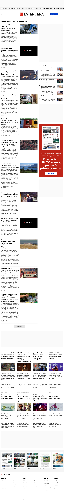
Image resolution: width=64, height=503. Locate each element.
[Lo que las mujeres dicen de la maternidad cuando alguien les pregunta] (56, 407)
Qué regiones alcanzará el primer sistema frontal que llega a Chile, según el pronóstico (39, 356)
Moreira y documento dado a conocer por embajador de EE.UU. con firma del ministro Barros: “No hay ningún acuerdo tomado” (48, 75)
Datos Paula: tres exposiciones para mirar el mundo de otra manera (56, 415)
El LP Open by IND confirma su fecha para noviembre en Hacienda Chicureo (55, 355)
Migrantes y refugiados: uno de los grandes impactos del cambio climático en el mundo (10, 220)
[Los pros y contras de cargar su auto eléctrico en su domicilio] (29, 99)
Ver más (19, 326)
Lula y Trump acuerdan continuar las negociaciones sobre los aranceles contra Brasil (39, 425)
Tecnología (21, 8)
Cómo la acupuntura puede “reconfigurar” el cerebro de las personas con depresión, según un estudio (48, 93)
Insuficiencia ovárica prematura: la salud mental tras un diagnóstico (55, 424)
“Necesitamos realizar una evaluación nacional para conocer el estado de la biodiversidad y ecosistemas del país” (9, 243)
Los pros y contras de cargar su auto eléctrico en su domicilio (9, 96)
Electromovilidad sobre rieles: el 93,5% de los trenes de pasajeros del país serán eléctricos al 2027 (10, 27)
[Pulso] (19, 467)
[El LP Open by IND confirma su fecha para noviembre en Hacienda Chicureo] (56, 367)
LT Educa (62, 8)
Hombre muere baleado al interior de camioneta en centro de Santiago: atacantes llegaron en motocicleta (8, 356)
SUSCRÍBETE (51, 173)
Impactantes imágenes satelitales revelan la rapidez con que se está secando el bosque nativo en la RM (9, 143)
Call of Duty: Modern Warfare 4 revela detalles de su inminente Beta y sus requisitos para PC (8, 416)
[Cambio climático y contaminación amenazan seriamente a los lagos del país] (29, 168)
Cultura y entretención (23, 392)
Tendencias (35, 351)
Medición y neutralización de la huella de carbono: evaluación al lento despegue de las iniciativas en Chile (9, 49)
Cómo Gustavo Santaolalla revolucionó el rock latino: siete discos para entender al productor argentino (23, 416)
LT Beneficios (49, 8)
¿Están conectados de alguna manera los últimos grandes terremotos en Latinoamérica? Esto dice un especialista (40, 376)
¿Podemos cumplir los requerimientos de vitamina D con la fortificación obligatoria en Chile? (40, 385)
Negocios (16, 8)
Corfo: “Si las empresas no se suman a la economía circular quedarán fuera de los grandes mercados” (9, 121)
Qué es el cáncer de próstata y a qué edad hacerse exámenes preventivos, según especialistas (48, 69)
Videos (37, 8)
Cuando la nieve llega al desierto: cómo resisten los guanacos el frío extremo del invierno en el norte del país (48, 86)
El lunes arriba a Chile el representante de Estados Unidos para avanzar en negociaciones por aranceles (23, 376)
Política (6, 8)
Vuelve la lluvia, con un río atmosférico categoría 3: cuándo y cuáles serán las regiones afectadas (48, 99)
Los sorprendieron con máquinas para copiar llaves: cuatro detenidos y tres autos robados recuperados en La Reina (8, 376)
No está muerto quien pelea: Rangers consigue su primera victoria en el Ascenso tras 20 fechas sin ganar (55, 385)
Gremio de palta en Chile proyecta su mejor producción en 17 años (24, 384)
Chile (2, 351)
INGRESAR (61, 14)
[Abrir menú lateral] (2, 14)
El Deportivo (27, 8)
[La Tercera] (6, 467)
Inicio (2, 8)
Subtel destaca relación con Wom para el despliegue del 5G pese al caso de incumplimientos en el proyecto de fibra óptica (24, 357)
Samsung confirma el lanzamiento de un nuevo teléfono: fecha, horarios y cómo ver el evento (7, 398)
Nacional (11, 8)
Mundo (32, 8)
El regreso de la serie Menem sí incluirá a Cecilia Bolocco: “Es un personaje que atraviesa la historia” (23, 398)
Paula (50, 392)
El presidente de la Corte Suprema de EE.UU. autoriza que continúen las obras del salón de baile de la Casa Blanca (39, 417)
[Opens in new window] (32, 467)
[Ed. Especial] (45, 467)
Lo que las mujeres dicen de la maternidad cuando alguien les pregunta (56, 397)
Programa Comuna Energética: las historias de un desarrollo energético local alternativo (10, 271)
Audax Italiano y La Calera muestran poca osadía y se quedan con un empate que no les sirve (55, 376)
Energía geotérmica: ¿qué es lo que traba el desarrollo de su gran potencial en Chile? (10, 73)
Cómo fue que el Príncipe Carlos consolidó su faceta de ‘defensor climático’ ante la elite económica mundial (9, 195)
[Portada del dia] (51, 149)
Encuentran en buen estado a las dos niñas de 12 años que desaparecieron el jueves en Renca (48, 81)
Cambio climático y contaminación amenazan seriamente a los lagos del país (10, 165)
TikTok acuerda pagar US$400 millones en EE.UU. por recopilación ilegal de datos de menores (40, 398)
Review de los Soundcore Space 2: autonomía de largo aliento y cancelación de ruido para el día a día (8, 425)
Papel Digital (56, 8)
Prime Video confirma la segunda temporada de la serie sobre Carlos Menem (23, 424)
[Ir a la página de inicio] (32, 14)
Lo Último (42, 8)
